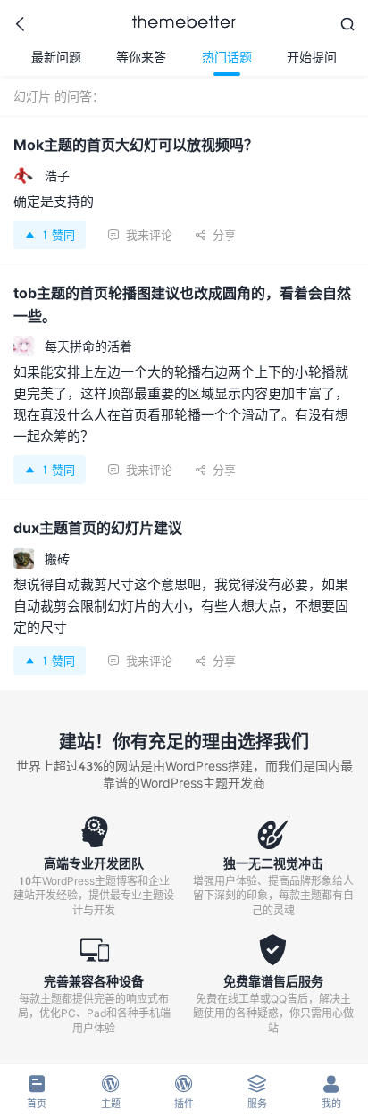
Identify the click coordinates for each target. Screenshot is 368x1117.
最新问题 (56, 56)
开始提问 (312, 56)
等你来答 (141, 56)
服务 (257, 1091)
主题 (111, 1091)
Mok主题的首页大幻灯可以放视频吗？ (135, 144)
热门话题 (227, 56)
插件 (184, 1091)
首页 (36, 1091)
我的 (331, 1091)
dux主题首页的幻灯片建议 (97, 527)
